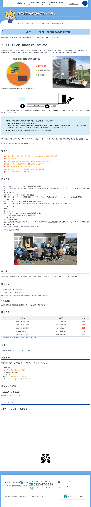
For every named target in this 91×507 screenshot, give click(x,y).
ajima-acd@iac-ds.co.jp (22, 379)
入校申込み (31, 3)
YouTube (69, 486)
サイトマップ (24, 496)
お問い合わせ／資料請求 (55, 3)
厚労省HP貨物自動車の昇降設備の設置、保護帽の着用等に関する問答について (29, 161)
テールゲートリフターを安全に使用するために (19, 166)
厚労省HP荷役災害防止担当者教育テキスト (18, 172)
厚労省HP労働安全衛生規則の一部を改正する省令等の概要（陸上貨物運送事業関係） (31, 156)
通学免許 (44, 3)
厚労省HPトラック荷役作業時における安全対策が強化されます (24, 164)
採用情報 (7, 496)
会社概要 (14, 496)
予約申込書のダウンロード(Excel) (15, 377)
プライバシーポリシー (36, 496)
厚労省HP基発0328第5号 (13, 159)
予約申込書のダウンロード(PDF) (15, 370)
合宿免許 (38, 3)
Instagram (59, 486)
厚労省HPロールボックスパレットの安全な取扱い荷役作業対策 (24, 169)
